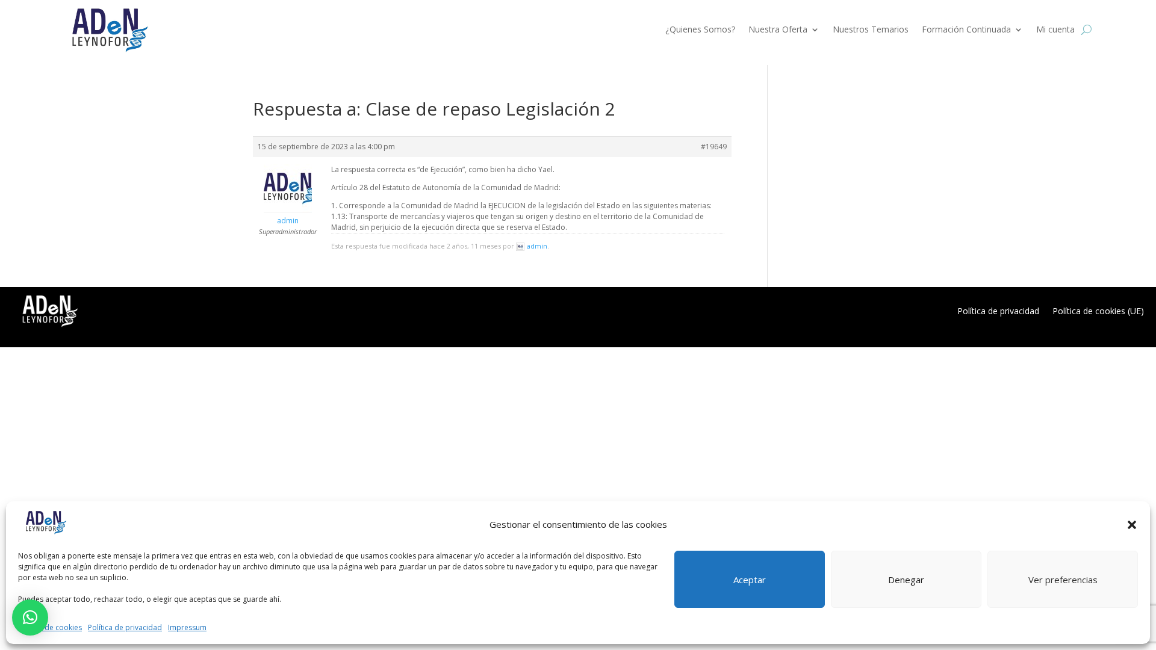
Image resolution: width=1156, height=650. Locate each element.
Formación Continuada (966, 29)
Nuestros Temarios (871, 29)
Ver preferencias (1063, 580)
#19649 (714, 146)
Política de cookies (50, 627)
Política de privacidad (125, 627)
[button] (1132, 525)
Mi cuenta (1055, 29)
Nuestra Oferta (777, 29)
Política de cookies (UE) (1098, 311)
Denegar (906, 580)
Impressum (187, 627)
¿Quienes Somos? (700, 29)
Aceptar (749, 580)
